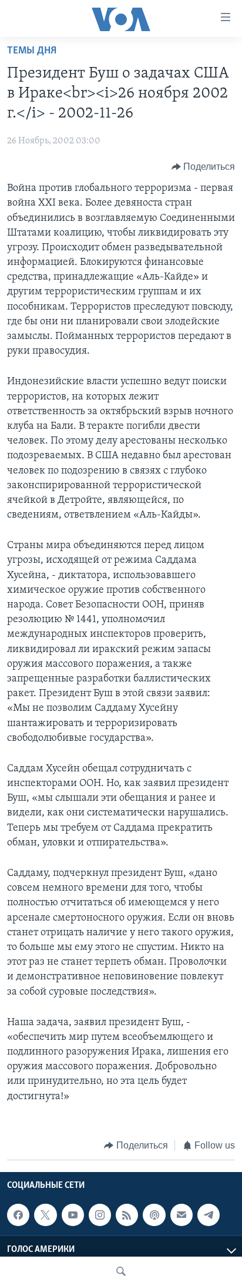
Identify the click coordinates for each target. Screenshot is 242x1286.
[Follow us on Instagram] (100, 1215)
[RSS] (127, 1215)
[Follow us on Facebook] (18, 1215)
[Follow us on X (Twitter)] (45, 1215)
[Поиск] (121, 1271)
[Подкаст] (154, 1215)
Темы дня (31, 51)
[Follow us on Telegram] (208, 1215)
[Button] (204, 166)
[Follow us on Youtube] (73, 1215)
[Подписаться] (181, 1215)
